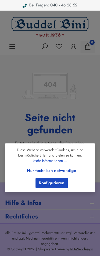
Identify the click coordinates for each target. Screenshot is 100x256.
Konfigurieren (51, 183)
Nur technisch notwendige (51, 170)
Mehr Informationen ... (50, 160)
